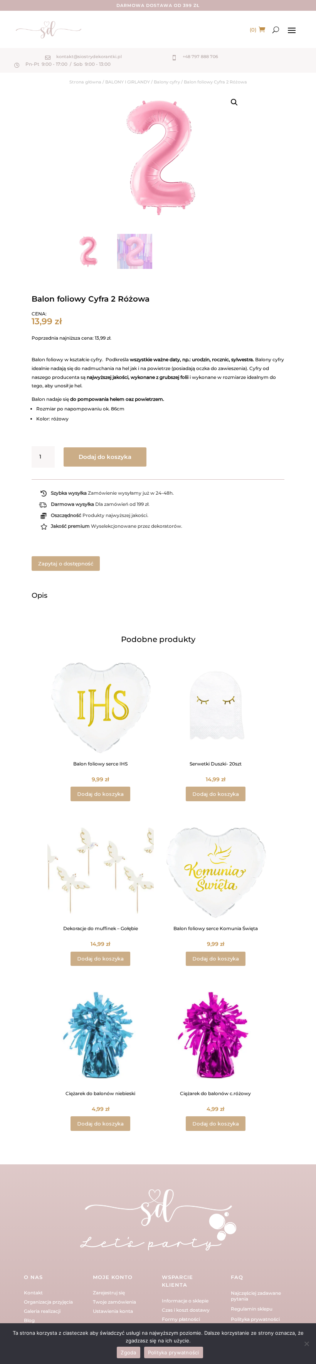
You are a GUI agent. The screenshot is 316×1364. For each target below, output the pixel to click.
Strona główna (85, 82)
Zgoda (128, 1352)
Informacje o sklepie (185, 1301)
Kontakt (33, 1293)
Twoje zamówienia (114, 1302)
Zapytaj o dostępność (65, 563)
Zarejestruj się (109, 1293)
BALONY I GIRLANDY (127, 82)
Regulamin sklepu (251, 1309)
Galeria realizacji (42, 1311)
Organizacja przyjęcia (48, 1302)
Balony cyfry (167, 82)
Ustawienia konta (113, 1311)
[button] (234, 102)
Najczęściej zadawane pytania (256, 1295)
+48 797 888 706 (200, 56)
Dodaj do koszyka (105, 456)
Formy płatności (181, 1319)
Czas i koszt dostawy (186, 1310)
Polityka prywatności (255, 1319)
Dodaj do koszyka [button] (100, 794)
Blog (29, 1320)
